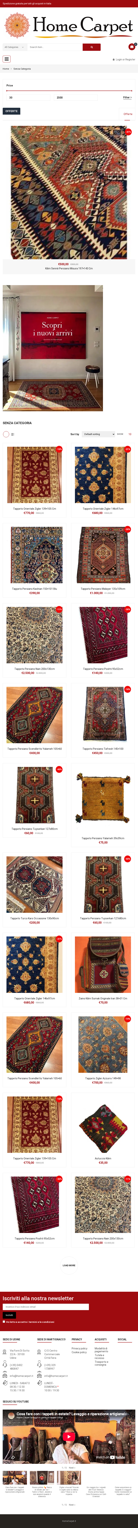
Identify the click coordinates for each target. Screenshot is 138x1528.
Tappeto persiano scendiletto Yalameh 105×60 (34, 748)
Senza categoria (22, 68)
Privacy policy (79, 1348)
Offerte (128, 114)
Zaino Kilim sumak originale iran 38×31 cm (103, 998)
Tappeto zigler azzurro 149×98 (103, 1078)
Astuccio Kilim (103, 1158)
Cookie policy (79, 1352)
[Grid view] (6, 434)
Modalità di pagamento (101, 1350)
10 (129, 434)
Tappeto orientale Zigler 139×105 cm (34, 508)
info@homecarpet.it (21, 1376)
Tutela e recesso (99, 1357)
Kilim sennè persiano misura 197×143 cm (69, 268)
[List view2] (13, 434)
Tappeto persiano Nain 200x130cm (34, 668)
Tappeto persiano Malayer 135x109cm (103, 588)
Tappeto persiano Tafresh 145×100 (102, 748)
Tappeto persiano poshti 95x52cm (103, 668)
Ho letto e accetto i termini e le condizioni (30, 1322)
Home (6, 68)
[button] (72, 1467)
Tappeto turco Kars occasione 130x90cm (34, 918)
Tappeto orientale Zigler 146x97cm (103, 508)
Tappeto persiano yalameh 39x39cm (103, 838)
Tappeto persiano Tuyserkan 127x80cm (35, 828)
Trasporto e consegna (101, 1363)
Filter (126, 97)
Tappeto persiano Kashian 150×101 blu (34, 588)
